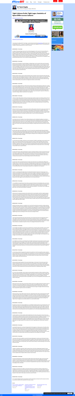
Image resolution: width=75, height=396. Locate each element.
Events (35, 2)
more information (63, 393)
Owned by (37, 395)
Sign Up (60, 1)
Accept (70, 393)
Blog (31, 2)
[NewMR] (18, 1)
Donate (55, 1)
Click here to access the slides (17, 18)
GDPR (1, 395)
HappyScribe (40, 43)
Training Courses (46, 2)
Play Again (40, 2)
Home (27, 2)
